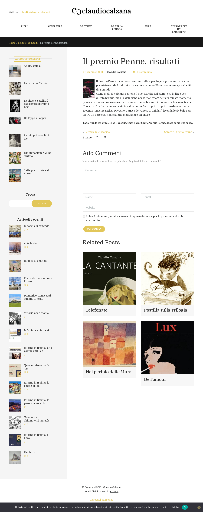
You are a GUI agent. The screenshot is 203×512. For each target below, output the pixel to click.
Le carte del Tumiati (36, 83)
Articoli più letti (27, 59)
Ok (184, 507)
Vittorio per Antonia (36, 313)
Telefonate (96, 310)
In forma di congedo (36, 226)
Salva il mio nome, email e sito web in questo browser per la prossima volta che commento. (135, 218)
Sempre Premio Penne (178, 132)
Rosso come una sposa (179, 123)
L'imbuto (29, 452)
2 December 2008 (93, 72)
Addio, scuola (32, 66)
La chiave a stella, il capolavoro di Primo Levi (36, 104)
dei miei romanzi (28, 43)
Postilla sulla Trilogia (165, 310)
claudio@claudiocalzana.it (35, 12)
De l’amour (155, 379)
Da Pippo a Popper (35, 118)
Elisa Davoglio (117, 123)
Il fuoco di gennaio (35, 260)
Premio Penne (156, 123)
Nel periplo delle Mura (108, 372)
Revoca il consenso (101, 499)
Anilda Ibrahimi (99, 123)
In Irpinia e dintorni (36, 330)
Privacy (114, 491)
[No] (199, 507)
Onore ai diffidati (137, 123)
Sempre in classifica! (97, 132)
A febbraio (30, 243)
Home (12, 43)
